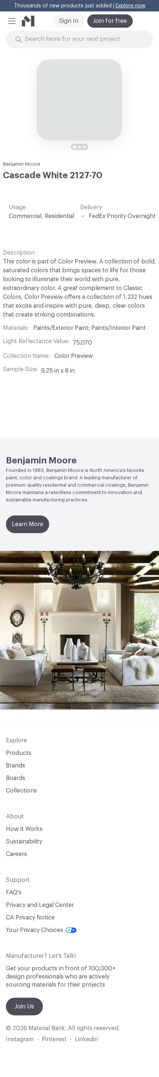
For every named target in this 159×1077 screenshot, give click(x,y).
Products (18, 753)
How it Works (24, 829)
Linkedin (86, 1039)
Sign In (68, 21)
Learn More (27, 524)
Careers (16, 854)
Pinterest (54, 1039)
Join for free (110, 21)
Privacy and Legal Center (40, 905)
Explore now (130, 5)
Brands (15, 766)
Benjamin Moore (21, 164)
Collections (21, 791)
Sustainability (24, 842)
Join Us (24, 1006)
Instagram (20, 1039)
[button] (12, 21)
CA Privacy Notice (30, 918)
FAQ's (13, 892)
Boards (15, 778)
